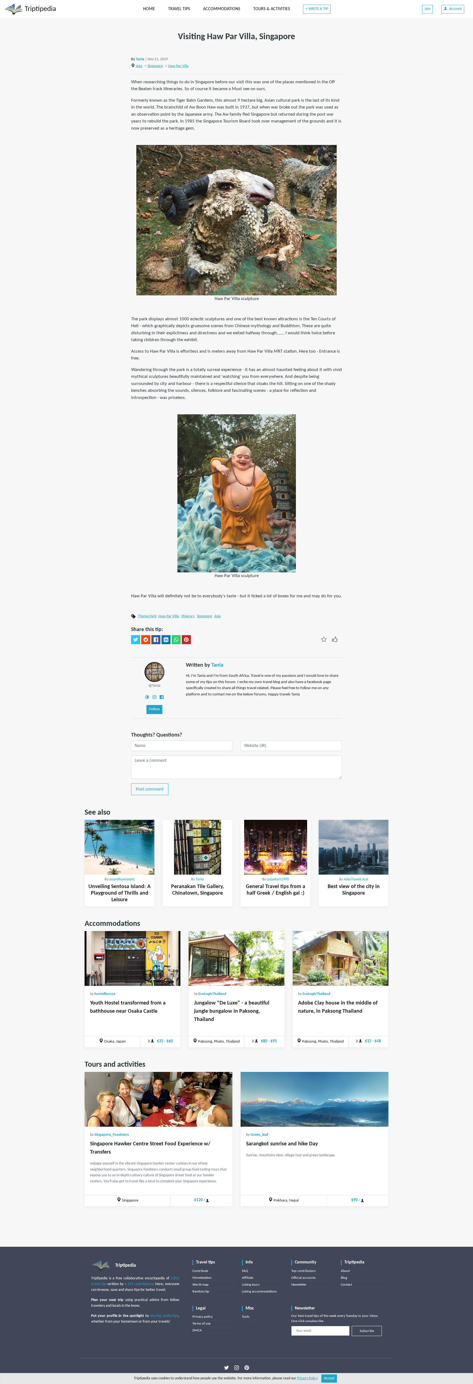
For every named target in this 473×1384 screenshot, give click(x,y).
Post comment (150, 789)
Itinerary (188, 616)
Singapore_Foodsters (111, 1135)
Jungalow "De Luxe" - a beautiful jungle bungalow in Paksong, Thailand (231, 1011)
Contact (346, 1284)
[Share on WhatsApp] (176, 639)
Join (427, 9)
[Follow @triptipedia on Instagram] (237, 1368)
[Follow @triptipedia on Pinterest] (247, 1368)
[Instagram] (154, 697)
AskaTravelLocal (356, 879)
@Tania (154, 686)
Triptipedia (39, 9)
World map (200, 1284)
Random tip (200, 1291)
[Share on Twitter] (135, 639)
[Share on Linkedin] (166, 639)
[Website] (147, 697)
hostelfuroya (104, 994)
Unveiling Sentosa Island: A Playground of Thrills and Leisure (119, 893)
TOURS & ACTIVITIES (271, 9)
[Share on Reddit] (145, 639)
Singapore (155, 66)
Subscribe (367, 1331)
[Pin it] (186, 639)
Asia (139, 66)
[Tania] (155, 672)
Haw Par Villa (178, 66)
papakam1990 (278, 879)
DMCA (197, 1330)
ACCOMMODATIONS (221, 9)
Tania (140, 59)
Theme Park (147, 616)
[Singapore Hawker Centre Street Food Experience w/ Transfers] (158, 1099)
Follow (154, 709)
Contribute (200, 1271)
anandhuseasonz (122, 879)
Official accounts (303, 1278)
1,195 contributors (139, 1284)
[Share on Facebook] (155, 639)
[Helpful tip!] (335, 639)
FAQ (245, 1271)
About (345, 1271)
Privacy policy (202, 1317)
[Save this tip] (324, 639)
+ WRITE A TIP (316, 9)
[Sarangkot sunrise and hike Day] (314, 1099)
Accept (329, 1378)
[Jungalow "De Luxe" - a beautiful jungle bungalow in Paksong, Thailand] (236, 958)
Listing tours (250, 1284)
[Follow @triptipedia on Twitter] (226, 1368)
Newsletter (299, 1284)
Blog (344, 1278)
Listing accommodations (259, 1291)
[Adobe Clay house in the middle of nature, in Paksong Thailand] (340, 958)
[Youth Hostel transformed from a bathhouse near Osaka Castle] (132, 958)
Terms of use (201, 1323)
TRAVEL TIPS (179, 9)
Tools (245, 1317)
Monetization (202, 1278)
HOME (149, 9)
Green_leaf (259, 1135)
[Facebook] (161, 697)
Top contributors (303, 1271)
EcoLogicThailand (212, 994)
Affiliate (247, 1278)
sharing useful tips (164, 1316)
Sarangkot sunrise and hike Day (282, 1144)
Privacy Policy (307, 1378)
